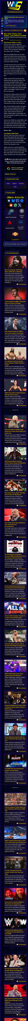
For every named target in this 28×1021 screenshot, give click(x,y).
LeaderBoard (15, 239)
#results (21, 183)
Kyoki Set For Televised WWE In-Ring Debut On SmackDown (14, 903)
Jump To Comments (10, 217)
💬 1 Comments (21, 314)
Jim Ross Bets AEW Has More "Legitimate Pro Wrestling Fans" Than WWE (14, 932)
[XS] (11, 30)
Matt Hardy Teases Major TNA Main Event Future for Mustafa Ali (15, 493)
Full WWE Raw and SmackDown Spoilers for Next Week (14, 769)
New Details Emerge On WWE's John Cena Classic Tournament (14, 332)
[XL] (19, 30)
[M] (15, 30)
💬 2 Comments (21, 751)
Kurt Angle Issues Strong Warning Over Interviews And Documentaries (15, 524)
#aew (8, 183)
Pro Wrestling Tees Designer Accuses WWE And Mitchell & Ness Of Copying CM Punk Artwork (15, 556)
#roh (15, 187)
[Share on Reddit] (11, 205)
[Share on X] (20, 205)
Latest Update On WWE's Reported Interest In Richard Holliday (15, 302)
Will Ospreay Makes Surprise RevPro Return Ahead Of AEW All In (15, 462)
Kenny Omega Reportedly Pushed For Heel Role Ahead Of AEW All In (15, 586)
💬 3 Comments (21, 1014)
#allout (14, 183)
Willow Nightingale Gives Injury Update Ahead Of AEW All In (14, 674)
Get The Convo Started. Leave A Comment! (15, 244)
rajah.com (13, 174)
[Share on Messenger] (22, 201)
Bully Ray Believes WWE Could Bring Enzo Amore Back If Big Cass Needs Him (15, 431)
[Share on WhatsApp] (15, 205)
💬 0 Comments (21, 284)
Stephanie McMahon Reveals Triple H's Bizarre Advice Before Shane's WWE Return (15, 707)
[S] (13, 30)
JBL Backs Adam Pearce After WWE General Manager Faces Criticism (14, 1000)
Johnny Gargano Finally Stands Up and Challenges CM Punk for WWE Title (15, 809)
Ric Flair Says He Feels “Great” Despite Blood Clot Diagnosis (14, 969)
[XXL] (21, 30)
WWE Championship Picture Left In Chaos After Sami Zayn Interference (15, 841)
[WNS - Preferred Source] (15, 168)
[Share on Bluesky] (13, 201)
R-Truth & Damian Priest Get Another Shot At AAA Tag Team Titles (14, 872)
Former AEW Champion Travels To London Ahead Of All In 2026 (15, 616)
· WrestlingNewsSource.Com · (15, 11)
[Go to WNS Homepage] (15, 6)
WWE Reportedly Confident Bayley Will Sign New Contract (15, 393)
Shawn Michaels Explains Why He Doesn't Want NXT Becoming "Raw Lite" (15, 738)
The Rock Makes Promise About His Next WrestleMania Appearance (15, 644)
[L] (17, 30)
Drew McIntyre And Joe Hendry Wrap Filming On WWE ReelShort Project (14, 363)
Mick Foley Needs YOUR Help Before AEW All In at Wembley (13, 270)
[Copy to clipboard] (9, 201)
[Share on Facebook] (17, 201)
